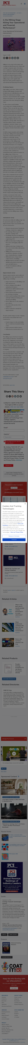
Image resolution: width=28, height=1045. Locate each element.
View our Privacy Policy (16, 532)
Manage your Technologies (14, 536)
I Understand (14, 539)
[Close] (25, 503)
